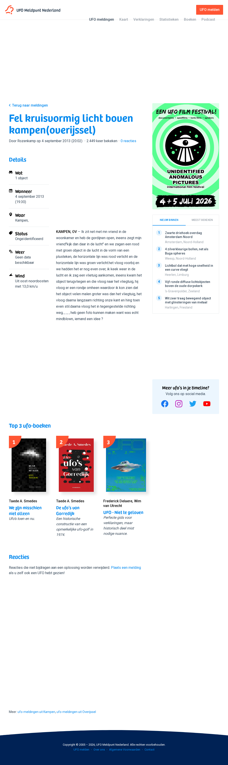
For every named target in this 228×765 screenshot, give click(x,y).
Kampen (21, 220)
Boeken (190, 19)
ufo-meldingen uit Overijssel (76, 712)
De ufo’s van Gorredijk (67, 510)
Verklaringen (143, 19)
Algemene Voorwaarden (124, 749)
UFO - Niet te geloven (123, 512)
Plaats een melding (126, 567)
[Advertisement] (114, 65)
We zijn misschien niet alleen (25, 510)
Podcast (208, 19)
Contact (150, 749)
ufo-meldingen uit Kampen (36, 712)
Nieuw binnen (169, 220)
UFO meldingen (101, 19)
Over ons (99, 749)
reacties (128, 141)
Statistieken (169, 19)
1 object (21, 178)
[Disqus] (76, 638)
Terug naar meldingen (30, 105)
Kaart (123, 19)
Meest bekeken (202, 220)
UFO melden (81, 749)
